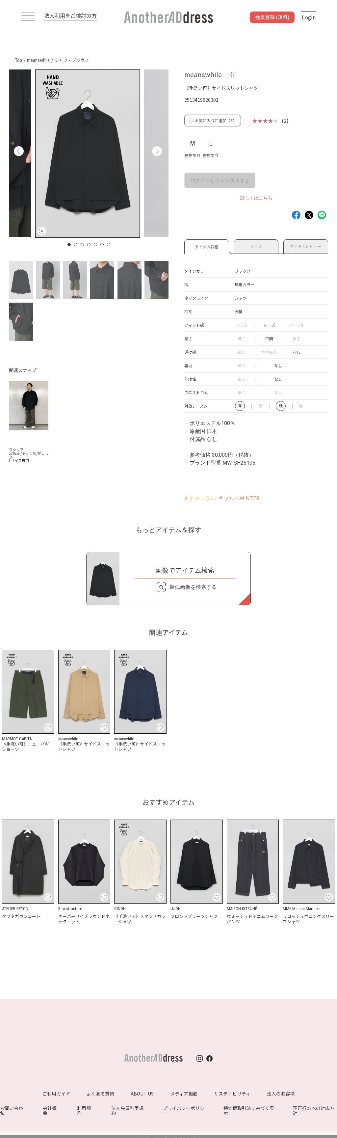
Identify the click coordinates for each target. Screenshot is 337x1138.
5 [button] (96, 244)
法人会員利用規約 (127, 1110)
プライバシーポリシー (183, 1110)
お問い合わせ (11, 1110)
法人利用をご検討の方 (70, 15)
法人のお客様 (281, 1093)
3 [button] (83, 244)
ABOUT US (142, 1093)
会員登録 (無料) (272, 17)
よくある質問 (100, 1093)
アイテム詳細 (207, 246)
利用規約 (84, 1110)
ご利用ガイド (56, 1093)
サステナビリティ (232, 1093)
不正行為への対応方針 (313, 1110)
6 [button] (102, 244)
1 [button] (69, 244)
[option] (87, 153)
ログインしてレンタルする (219, 180)
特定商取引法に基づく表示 (248, 1110)
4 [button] (89, 244)
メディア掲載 (183, 1093)
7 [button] (109, 244)
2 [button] (76, 244)
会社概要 (50, 1110)
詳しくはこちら (256, 198)
